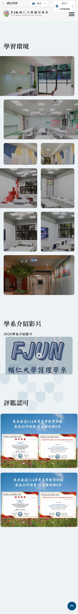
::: (3, 3)
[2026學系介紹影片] (39, 355)
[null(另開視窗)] (37, 76)
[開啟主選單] (71, 14)
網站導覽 (12, 3)
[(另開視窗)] (39, 275)
